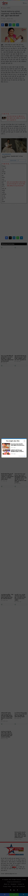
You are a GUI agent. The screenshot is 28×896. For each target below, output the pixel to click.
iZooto (25, 456)
